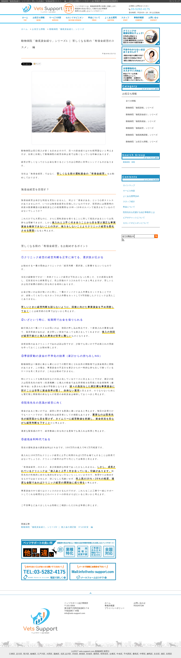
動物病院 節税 (129, 162)
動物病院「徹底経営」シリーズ (140, 128)
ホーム (25, 18)
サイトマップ (174, 1)
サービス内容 (55, 18)
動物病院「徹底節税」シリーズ (140, 108)
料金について (94, 18)
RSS (136, 605)
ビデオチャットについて (134, 217)
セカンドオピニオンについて (136, 223)
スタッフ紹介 (129, 201)
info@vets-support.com (74, 613)
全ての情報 (131, 101)
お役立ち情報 (39, 18)
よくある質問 (111, 18)
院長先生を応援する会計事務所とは (139, 212)
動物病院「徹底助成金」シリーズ (141, 121)
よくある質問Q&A (131, 196)
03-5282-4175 (140, 9)
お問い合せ (153, 18)
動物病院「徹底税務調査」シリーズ (142, 135)
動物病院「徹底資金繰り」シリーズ (66, 29)
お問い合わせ (140, 603)
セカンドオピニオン (75, 18)
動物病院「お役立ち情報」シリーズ (142, 141)
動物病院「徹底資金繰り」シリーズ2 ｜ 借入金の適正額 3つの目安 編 (57, 527)
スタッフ (125, 18)
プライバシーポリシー (114, 608)
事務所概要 (139, 18)
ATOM (141, 605)
